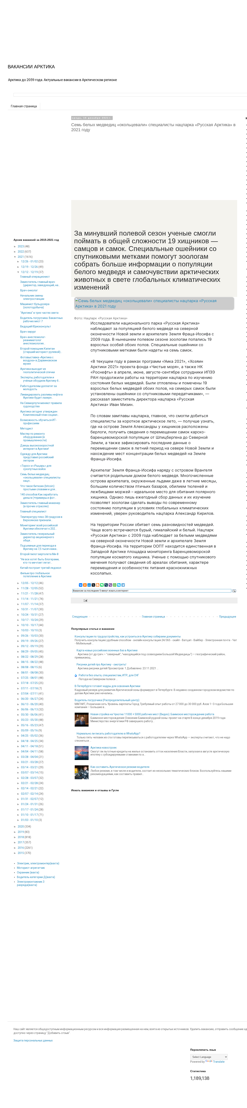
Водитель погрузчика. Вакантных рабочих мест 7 (41, 319)
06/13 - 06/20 (29, 704)
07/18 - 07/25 (29, 683)
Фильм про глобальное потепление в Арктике (36, 575)
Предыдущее (227, 616)
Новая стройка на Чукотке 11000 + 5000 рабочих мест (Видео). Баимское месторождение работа (152, 714)
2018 (21, 837)
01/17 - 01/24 (29, 809)
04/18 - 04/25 (29, 741)
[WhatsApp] (114, 585)
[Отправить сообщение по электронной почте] (85, 600)
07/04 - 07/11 (29, 693)
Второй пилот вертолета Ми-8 (39, 554)
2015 (21, 852)
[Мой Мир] (89, 585)
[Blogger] (97, 585)
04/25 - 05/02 (29, 735)
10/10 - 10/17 (29, 625)
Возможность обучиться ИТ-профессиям (38, 421)
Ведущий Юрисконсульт (35, 326)
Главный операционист (35, 276)
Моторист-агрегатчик (31, 867)
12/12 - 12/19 (29, 272)
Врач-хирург (28, 331)
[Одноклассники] (85, 585)
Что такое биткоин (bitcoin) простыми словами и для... (38, 487)
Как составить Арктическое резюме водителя (120, 766)
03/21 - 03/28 (29, 762)
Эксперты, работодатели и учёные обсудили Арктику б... (40, 379)
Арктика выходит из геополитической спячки (37, 370)
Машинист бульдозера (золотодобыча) (34, 306)
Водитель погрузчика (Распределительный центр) (107, 700)
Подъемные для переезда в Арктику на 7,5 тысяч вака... (39, 547)
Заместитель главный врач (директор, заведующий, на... (40, 283)
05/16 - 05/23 (29, 725)
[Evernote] (102, 585)
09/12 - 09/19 (29, 646)
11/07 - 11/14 (29, 604)
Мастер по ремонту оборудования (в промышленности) (33, 437)
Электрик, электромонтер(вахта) (38, 863)
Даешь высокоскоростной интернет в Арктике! (37, 447)
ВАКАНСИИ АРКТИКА (31, 66)
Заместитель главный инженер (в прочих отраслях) (40, 504)
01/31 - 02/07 (29, 798)
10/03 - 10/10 (29, 630)
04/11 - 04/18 (29, 746)
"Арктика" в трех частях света (39, 312)
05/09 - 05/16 (29, 730)
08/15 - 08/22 (29, 661)
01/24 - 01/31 (29, 804)
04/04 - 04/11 (29, 751)
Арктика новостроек (104, 747)
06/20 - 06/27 (29, 698)
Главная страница (24, 106)
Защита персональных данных (33, 1040)
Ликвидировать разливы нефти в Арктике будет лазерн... (41, 396)
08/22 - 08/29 (29, 656)
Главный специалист (33, 511)
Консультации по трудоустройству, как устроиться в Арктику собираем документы (128, 636)
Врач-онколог (29, 290)
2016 (21, 847)
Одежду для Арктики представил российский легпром (37, 457)
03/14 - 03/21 (29, 767)
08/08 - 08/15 (29, 667)
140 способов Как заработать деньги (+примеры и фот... (39, 496)
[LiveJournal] (106, 585)
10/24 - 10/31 (29, 614)
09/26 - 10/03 (29, 635)
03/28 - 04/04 (29, 756)
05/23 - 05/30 (29, 719)
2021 (21, 256)
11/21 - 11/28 (29, 593)
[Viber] (110, 585)
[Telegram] (123, 585)
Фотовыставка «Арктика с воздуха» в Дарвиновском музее (38, 360)
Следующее (80, 616)
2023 (21, 246)
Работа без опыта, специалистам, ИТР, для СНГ (109, 675)
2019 (21, 831)
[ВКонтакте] (80, 585)
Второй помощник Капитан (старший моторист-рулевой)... (41, 350)
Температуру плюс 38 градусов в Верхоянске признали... (41, 518)
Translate (219, 1061)
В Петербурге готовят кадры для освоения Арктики (107, 686)
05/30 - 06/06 (29, 714)
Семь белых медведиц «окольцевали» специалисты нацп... (40, 477)
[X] (93, 585)
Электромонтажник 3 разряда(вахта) (30, 883)
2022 (21, 251)
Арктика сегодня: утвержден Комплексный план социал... (39, 413)
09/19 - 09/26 (29, 640)
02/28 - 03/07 (29, 777)
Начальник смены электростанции (32, 297)
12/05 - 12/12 (29, 583)
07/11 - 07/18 (29, 688)
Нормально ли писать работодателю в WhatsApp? (108, 733)
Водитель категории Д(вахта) (36, 877)
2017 (21, 842)
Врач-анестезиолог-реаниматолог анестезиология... (33, 340)
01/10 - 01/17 (29, 814)
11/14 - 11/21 (29, 598)
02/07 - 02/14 (29, 793)
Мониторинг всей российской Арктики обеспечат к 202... (39, 527)
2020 (21, 826)
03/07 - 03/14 (29, 772)
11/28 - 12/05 (29, 588)
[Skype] (119, 585)
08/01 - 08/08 (29, 672)
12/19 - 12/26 (29, 266)
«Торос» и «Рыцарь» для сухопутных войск (35, 467)
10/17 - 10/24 (29, 619)
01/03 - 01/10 (29, 819)
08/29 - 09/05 (29, 651)
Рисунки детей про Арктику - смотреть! (101, 664)
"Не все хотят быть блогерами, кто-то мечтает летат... (39, 561)
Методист (26, 428)
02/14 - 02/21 (29, 788)
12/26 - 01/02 (29, 261)
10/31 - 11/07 (29, 609)
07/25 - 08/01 (29, 677)
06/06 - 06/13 (29, 709)
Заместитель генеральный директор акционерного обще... (37, 537)
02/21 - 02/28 (29, 783)
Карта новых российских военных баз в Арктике (107, 650)
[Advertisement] (116, 27)
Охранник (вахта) (28, 872)
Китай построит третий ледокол (40, 567)
